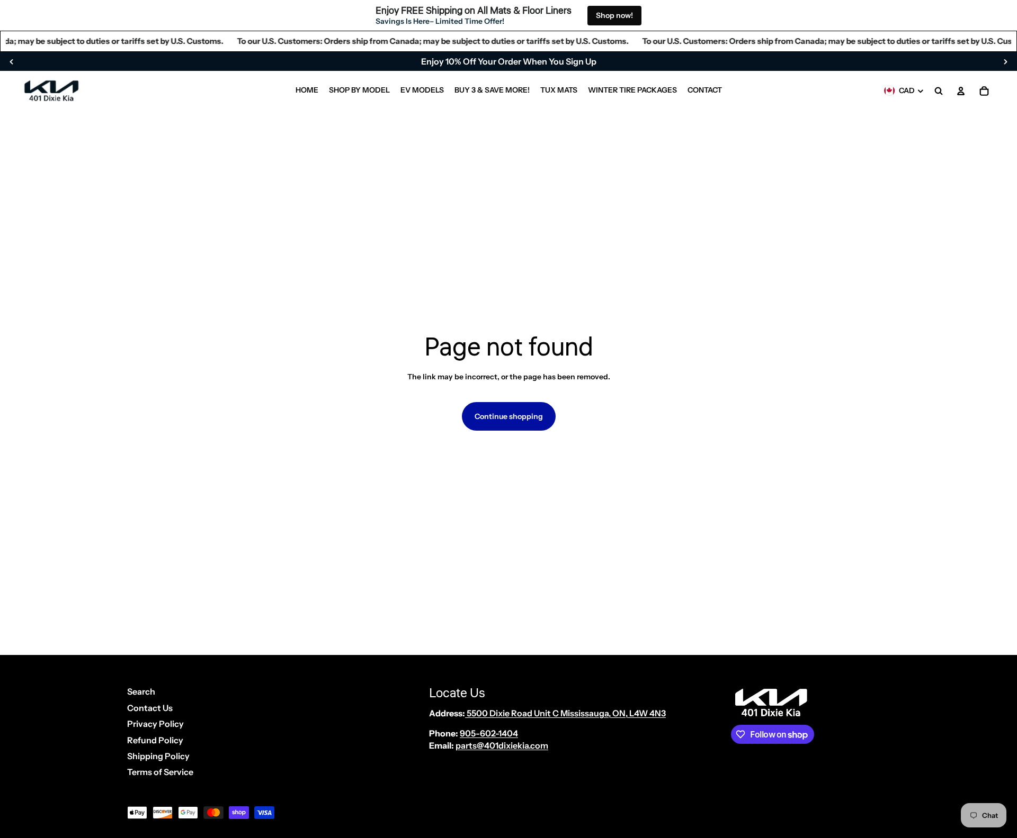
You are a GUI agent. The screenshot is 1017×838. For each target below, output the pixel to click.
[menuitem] (307, 91)
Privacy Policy (155, 723)
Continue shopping (509, 416)
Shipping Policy (158, 756)
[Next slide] (1005, 61)
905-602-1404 (489, 733)
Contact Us (150, 708)
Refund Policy (155, 740)
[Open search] (938, 91)
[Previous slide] (11, 61)
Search (141, 691)
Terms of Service (160, 772)
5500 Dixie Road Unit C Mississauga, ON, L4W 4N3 (565, 713)
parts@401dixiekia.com (502, 745)
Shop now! (614, 15)
